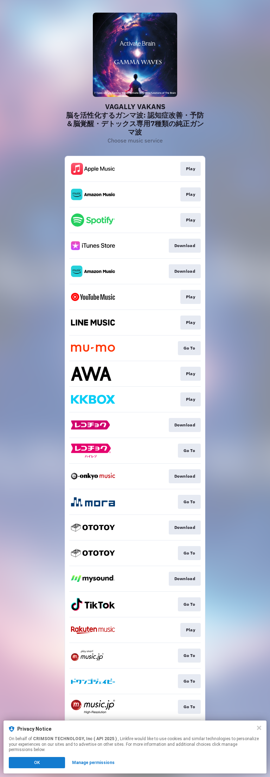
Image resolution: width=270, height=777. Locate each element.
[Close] (259, 727)
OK (37, 762)
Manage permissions (93, 762)
